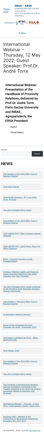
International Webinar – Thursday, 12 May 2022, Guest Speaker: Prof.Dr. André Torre (21, 405)
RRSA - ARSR (23, 5)
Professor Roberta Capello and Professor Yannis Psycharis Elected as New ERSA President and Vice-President (21, 274)
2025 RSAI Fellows (11, 187)
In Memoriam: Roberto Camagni (16, 314)
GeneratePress (34, 431)
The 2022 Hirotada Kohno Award (17, 374)
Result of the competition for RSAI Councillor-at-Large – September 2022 (19, 326)
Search (4, 150)
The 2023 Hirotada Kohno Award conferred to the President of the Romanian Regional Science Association (22, 289)
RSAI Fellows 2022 (11, 351)
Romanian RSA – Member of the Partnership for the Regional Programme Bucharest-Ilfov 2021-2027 (20, 419)
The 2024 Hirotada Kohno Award (17, 210)
